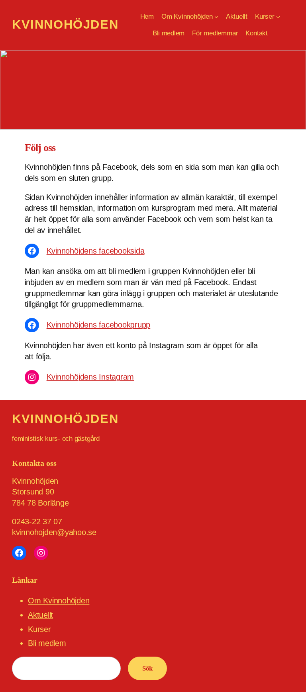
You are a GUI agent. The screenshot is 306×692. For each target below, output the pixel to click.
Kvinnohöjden (65, 24)
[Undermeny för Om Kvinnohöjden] (216, 17)
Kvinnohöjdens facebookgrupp (99, 324)
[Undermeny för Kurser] (278, 17)
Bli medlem (47, 643)
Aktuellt (40, 615)
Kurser (39, 629)
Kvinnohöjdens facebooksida (96, 250)
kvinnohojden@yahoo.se (54, 532)
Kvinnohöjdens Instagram (90, 376)
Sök (147, 668)
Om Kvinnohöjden (58, 600)
